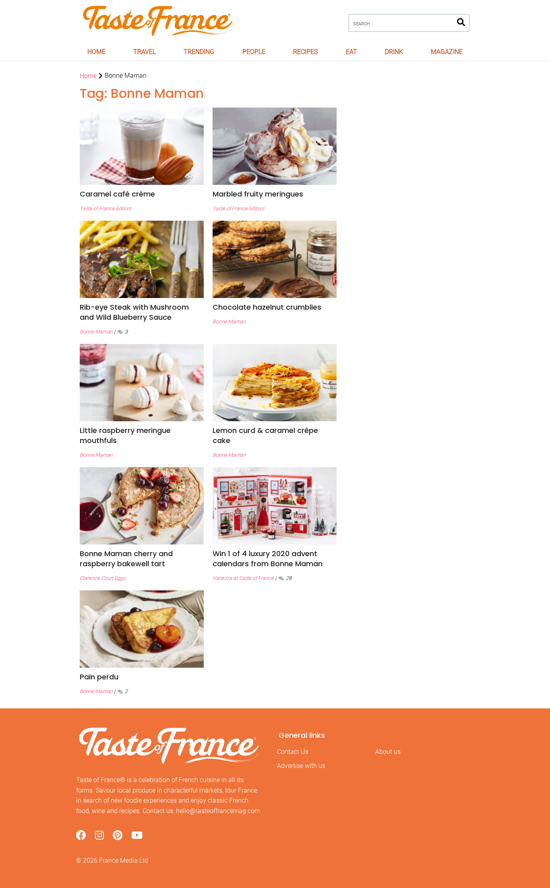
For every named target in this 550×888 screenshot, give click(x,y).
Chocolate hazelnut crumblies (267, 307)
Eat (351, 52)
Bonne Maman (96, 332)
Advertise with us (301, 766)
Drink (394, 52)
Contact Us (292, 752)
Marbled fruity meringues (258, 194)
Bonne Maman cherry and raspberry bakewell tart (126, 559)
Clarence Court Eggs (102, 578)
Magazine (447, 52)
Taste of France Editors (105, 208)
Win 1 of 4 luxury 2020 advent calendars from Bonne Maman (268, 559)
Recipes (305, 52)
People (253, 52)
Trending (199, 52)
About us (388, 752)
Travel (144, 52)
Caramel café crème (117, 194)
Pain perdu (99, 677)
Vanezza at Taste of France (243, 578)
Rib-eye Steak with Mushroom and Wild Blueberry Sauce (134, 312)
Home (96, 52)
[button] (142, 194)
